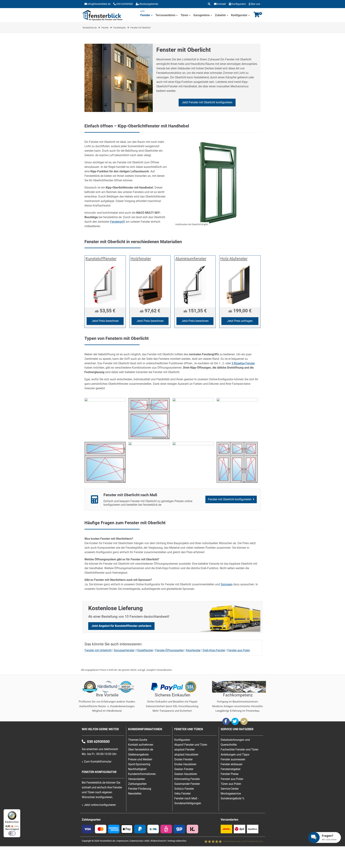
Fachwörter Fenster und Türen (239, 749)
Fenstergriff (117, 221)
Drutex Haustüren (185, 764)
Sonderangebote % (232, 798)
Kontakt (221, 4)
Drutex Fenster (183, 759)
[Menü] (18, 811)
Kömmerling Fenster (187, 779)
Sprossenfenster (124, 650)
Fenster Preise (229, 774)
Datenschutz (136, 840)
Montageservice (231, 793)
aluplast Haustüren (186, 754)
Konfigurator (239, 4)
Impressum (122, 840)
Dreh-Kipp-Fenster (214, 650)
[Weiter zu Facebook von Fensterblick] (226, 721)
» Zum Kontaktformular (96, 761)
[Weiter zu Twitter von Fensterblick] (235, 721)
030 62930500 (124, 4)
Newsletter (134, 793)
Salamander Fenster (187, 784)
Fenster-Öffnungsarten (169, 650)
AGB (146, 840)
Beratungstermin (148, 4)
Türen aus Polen (231, 784)
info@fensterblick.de (99, 4)
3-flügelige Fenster (243, 363)
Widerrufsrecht (158, 840)
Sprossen (227, 584)
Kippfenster (193, 650)
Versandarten (136, 779)
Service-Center (230, 788)
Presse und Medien (140, 759)
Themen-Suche (137, 740)
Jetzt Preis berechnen (105, 321)
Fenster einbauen (231, 764)
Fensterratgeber (230, 769)
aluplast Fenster (184, 749)
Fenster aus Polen (238, 650)
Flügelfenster (145, 650)
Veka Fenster (182, 793)
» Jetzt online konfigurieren (99, 805)
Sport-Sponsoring (139, 764)
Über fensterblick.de (140, 749)
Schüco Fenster (184, 788)
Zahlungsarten (137, 784)
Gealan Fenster (183, 769)
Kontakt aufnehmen (140, 744)
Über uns (255, 4)
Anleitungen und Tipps (235, 754)
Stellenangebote (138, 754)
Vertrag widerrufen (176, 840)
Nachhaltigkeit (137, 769)
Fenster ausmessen (233, 759)
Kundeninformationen (142, 774)
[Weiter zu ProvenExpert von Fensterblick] (244, 721)
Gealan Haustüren (185, 774)
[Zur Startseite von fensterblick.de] (102, 19)
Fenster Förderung (139, 788)
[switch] (12, 833)
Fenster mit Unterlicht (98, 650)
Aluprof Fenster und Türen (190, 744)
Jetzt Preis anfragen (240, 321)
